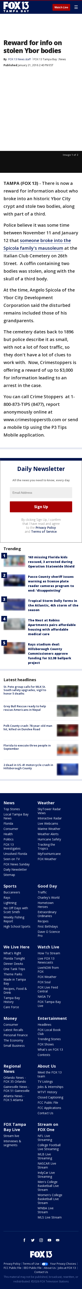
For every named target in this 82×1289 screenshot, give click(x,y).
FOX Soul (44, 982)
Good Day (47, 886)
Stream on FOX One (48, 1127)
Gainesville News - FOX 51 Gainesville (16, 1089)
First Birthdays (48, 926)
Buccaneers (11, 892)
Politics (8, 839)
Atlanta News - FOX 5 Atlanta (13, 1098)
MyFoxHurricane (49, 854)
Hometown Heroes (46, 905)
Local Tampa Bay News (15, 816)
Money (10, 1018)
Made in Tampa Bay (14, 981)
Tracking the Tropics (46, 846)
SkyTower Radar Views (49, 811)
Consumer (10, 829)
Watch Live (61, 7)
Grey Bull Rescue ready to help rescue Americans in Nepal (24, 708)
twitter (32, 1240)
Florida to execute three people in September (27, 747)
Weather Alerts (48, 834)
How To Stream (49, 953)
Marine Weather (49, 829)
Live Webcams (48, 823)
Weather (46, 802)
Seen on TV (11, 859)
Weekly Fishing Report (13, 919)
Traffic (42, 892)
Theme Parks (12, 974)
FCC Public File (48, 1102)
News (62, 59)
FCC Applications (49, 1108)
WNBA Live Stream (46, 1210)
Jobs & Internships (50, 1087)
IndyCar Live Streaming (46, 1175)
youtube (49, 1240)
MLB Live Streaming (45, 1156)
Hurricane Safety (49, 839)
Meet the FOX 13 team (50, 1074)
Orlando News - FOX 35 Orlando (14, 1079)
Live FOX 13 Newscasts (46, 960)
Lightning (9, 903)
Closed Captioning (50, 1097)
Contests (44, 1055)
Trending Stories (49, 1039)
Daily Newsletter (15, 869)
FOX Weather (47, 859)
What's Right (12, 953)
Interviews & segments (12, 1143)
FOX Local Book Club (49, 1032)
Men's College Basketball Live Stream (48, 1186)
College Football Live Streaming (49, 1147)
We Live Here (16, 947)
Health (8, 834)
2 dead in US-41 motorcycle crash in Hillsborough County (28, 766)
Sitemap (9, 875)
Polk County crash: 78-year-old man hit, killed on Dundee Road (27, 727)
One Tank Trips (14, 969)
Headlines (44, 1024)
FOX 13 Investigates (12, 846)
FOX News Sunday (16, 864)
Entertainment (52, 1018)
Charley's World (48, 897)
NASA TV (44, 996)
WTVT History (47, 1092)
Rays (6, 897)
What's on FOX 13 (50, 1049)
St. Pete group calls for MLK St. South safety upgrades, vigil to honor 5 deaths (24, 690)
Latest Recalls (13, 1030)
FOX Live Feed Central (48, 989)
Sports (9, 886)
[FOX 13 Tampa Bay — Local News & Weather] (16, 7)
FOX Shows (46, 1044)
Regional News (12, 1068)
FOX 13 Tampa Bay (45, 59)
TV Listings (45, 1081)
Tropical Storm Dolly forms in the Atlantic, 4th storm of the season (53, 605)
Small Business (14, 1045)
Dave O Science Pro (49, 934)
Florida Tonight (14, 958)
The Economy (13, 1040)
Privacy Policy (46, 527)
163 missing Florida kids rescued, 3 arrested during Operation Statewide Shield (51, 561)
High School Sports (16, 926)
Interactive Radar (50, 818)
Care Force (11, 1007)
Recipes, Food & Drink (15, 991)
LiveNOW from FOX (48, 969)
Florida (8, 823)
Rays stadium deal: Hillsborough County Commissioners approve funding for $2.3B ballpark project (49, 653)
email (57, 1240)
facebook (24, 1240)
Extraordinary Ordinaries (47, 914)
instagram (41, 1240)
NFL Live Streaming (45, 1138)
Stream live (11, 1136)
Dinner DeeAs (13, 964)
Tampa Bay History (11, 1000)
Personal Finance (15, 1035)
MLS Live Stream (50, 1217)
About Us (47, 1066)
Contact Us (45, 1113)
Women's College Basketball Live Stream (50, 1199)
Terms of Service (44, 531)
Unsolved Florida (15, 854)
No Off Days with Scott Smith (15, 910)
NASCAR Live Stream (47, 1165)
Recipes (43, 921)
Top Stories (11, 809)
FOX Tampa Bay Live (49, 1004)
